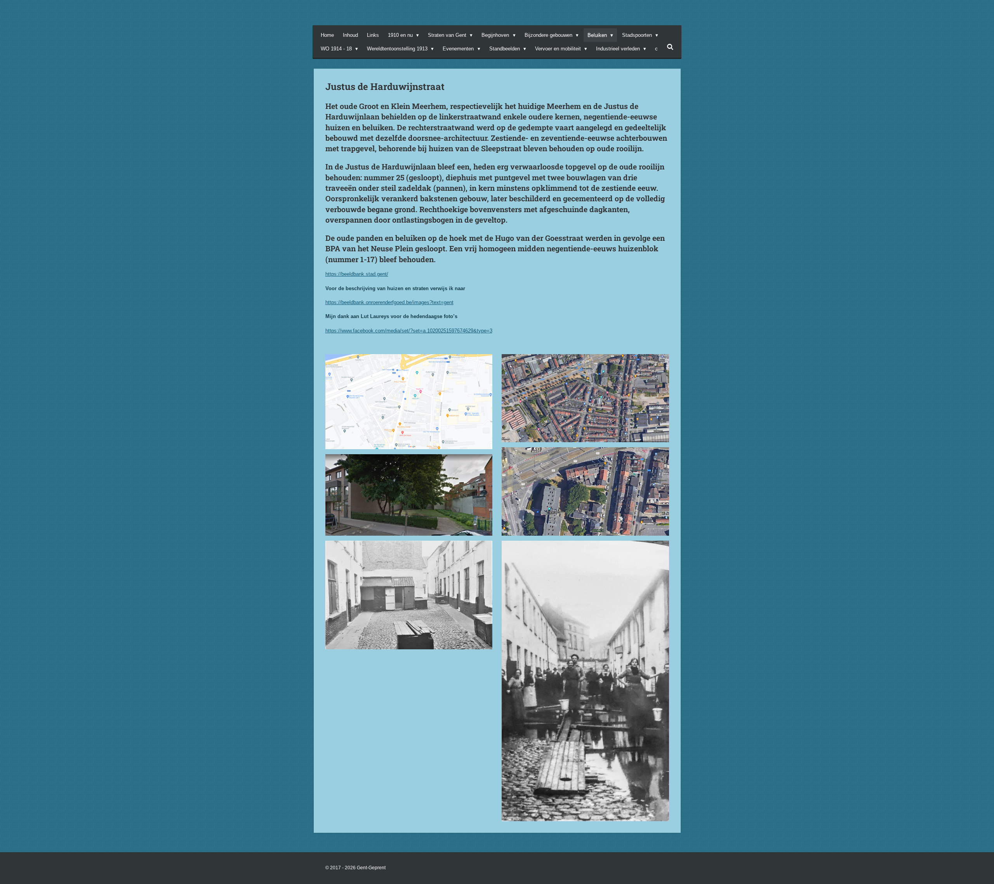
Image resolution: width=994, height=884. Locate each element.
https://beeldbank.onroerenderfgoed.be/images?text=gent (389, 302)
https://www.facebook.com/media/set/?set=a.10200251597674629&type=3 (408, 331)
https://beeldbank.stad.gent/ (356, 274)
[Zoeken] (670, 47)
